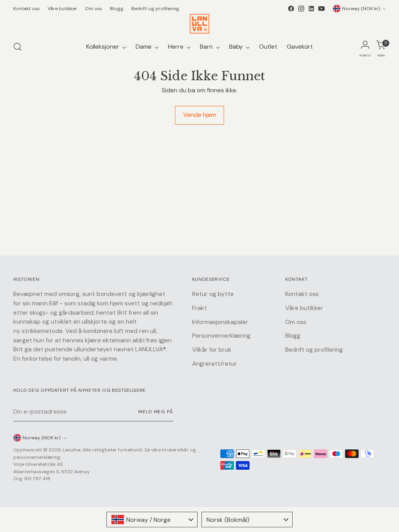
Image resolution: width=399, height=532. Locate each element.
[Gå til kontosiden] (365, 47)
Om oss (295, 322)
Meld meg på (155, 412)
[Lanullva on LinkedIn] (311, 8)
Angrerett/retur (214, 363)
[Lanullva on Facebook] (291, 8)
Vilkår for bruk (211, 349)
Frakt (199, 308)
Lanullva (72, 450)
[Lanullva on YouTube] (321, 8)
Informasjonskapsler (220, 322)
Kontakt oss (302, 294)
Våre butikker (304, 308)
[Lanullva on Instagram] (301, 8)
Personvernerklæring (221, 335)
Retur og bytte (213, 294)
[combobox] (152, 519)
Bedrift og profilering (314, 349)
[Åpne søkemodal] (17, 47)
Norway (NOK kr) (361, 8)
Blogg (292, 335)
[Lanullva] (199, 23)
